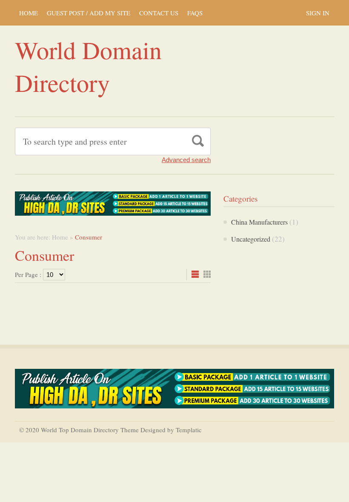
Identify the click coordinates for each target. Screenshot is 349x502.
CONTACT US (158, 13)
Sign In (317, 13)
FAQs (195, 13)
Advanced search (186, 159)
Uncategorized (250, 238)
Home (28, 13)
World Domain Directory (88, 66)
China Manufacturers (259, 221)
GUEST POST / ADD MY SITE (88, 13)
